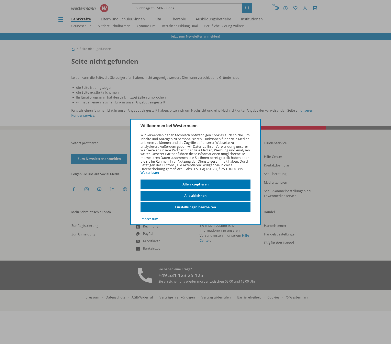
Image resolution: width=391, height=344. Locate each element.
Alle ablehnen (195, 195)
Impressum (149, 218)
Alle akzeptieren (195, 184)
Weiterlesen (150, 172)
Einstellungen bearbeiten (195, 207)
